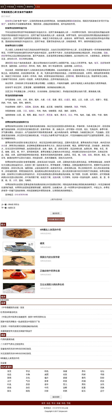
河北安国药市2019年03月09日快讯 (16, 353)
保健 (65, 371)
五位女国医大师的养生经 (52, 284)
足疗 (102, 390)
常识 (28, 371)
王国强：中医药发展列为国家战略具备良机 (19, 326)
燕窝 (102, 62)
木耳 (64, 114)
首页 (2, 6)
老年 (46, 384)
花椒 (106, 52)
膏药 (84, 377)
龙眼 (27, 106)
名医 (65, 374)
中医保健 (10, 6)
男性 (84, 384)
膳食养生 (30, 6)
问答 (46, 390)
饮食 (7, 20)
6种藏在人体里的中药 (50, 229)
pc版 (66, 408)
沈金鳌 (3, 362)
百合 (70, 114)
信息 (9, 374)
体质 (73, 20)
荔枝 (35, 106)
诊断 (65, 387)
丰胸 (28, 374)
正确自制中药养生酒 (50, 270)
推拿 (46, 380)
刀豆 (25, 110)
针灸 (9, 384)
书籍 (102, 374)
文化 (28, 377)
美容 (28, 384)
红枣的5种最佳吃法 (9, 312)
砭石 (84, 390)
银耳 (96, 62)
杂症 (28, 387)
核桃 (31, 110)
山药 (92, 99)
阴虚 (25, 65)
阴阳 (11, 62)
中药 (46, 387)
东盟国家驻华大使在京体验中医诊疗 (16, 330)
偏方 (46, 377)
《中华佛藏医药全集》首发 (12, 307)
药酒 (84, 380)
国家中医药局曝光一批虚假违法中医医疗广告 (20, 321)
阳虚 (80, 65)
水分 (3, 145)
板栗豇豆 (11, 207)
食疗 (3, 23)
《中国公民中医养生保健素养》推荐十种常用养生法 (23, 316)
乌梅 (84, 154)
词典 (102, 387)
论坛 (102, 371)
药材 (84, 374)
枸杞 (41, 114)
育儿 (65, 384)
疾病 (9, 387)
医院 (28, 390)
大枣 (15, 180)
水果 (15, 58)
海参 (76, 106)
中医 (43, 135)
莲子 (47, 177)
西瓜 (21, 58)
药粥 (65, 390)
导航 (69, 403)
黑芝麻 (49, 114)
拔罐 (65, 377)
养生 (11, 20)
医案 (84, 387)
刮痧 (102, 377)
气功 (28, 380)
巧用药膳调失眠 (7, 339)
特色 (46, 371)
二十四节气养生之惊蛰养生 (12, 343)
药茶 (65, 380)
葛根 (90, 154)
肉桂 (3, 55)
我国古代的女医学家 (50, 256)
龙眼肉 (55, 177)
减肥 (46, 374)
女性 (102, 384)
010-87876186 (21, 194)
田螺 (72, 76)
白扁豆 (67, 99)
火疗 (9, 380)
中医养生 (20, 6)
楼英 (42, 243)
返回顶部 (56, 397)
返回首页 (56, 213)
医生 (9, 390)
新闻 (9, 377)
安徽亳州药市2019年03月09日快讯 (16, 348)
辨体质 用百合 (13, 204)
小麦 (49, 99)
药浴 (102, 380)
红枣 (64, 177)
